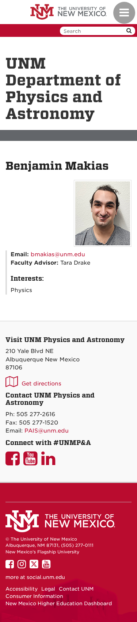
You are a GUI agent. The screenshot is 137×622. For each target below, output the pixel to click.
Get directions (41, 383)
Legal (48, 589)
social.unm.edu (46, 577)
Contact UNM (76, 589)
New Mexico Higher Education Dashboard (58, 603)
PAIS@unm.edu (46, 430)
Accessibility (21, 589)
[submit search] (129, 31)
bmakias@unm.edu (58, 254)
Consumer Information (34, 596)
